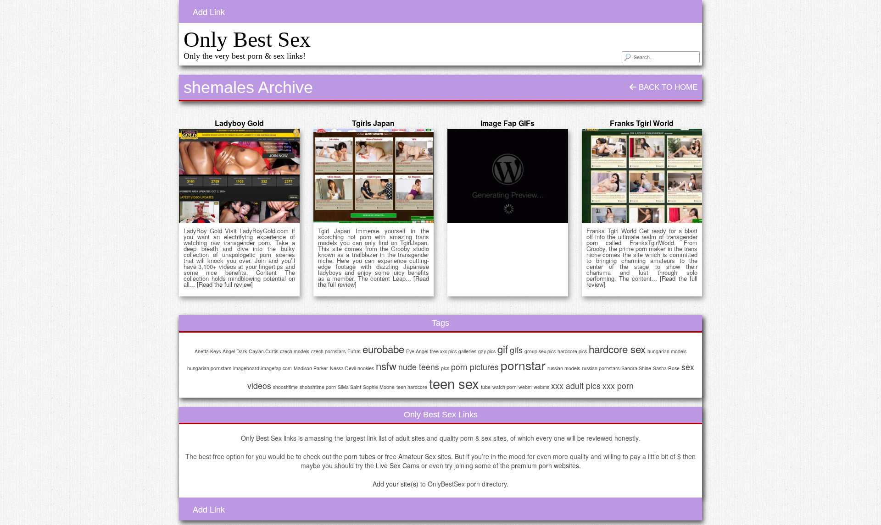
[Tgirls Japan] (373, 176)
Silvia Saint (349, 386)
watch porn (504, 386)
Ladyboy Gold (239, 123)
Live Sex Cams (397, 465)
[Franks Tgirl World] (642, 176)
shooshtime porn (318, 386)
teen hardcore (411, 386)
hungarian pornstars (209, 368)
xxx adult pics (576, 385)
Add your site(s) (395, 483)
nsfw (386, 365)
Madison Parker (311, 368)
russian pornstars (600, 368)
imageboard (246, 368)
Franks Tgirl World (642, 123)
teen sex (454, 383)
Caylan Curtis (263, 351)
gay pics (487, 351)
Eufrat (354, 351)
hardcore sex (617, 348)
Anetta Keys (208, 351)
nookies (365, 368)
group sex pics (540, 351)
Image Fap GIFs (507, 123)
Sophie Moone (379, 386)
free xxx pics (443, 351)
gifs (516, 349)
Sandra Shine (636, 368)
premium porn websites (545, 465)
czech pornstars (328, 351)
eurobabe (383, 348)
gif (502, 348)
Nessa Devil (343, 368)
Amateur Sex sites (424, 456)
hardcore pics (572, 351)
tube (486, 386)
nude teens (418, 366)
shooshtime (285, 386)
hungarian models (666, 351)
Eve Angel (417, 351)
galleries (467, 351)
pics (445, 368)
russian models (563, 368)
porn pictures (475, 366)
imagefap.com (276, 368)
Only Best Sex (247, 39)
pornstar (523, 364)
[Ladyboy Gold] (239, 176)
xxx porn (618, 385)
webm (525, 386)
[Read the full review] (225, 284)
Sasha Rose (666, 368)
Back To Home (666, 87)
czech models (294, 351)
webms (541, 386)
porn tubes (359, 456)
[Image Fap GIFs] (507, 176)
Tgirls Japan (373, 123)
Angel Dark (235, 351)
